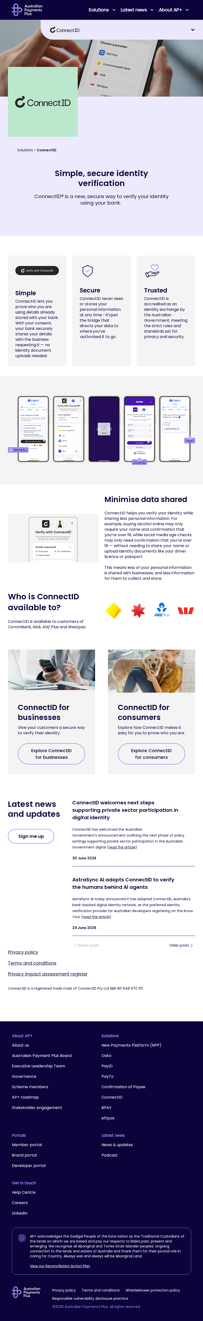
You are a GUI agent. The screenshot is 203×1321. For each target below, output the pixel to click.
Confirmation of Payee (123, 1087)
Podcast (110, 1155)
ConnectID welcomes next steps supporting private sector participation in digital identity (125, 810)
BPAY (106, 1107)
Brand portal (24, 1155)
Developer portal (29, 1165)
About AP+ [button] (170, 10)
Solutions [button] (99, 10)
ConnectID (112, 1097)
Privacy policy (23, 952)
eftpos (108, 1118)
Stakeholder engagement (37, 1107)
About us (20, 1045)
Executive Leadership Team (38, 1066)
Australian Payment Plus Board (42, 1055)
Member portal (27, 1145)
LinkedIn (19, 1213)
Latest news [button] (134, 10)
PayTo (108, 1076)
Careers (20, 1203)
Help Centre (24, 1192)
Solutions (25, 150)
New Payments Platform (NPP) (131, 1045)
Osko (106, 1055)
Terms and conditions (32, 963)
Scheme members (30, 1087)
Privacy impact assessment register (48, 974)
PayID (107, 1066)
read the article (122, 847)
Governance (24, 1076)
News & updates (117, 1145)
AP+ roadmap (25, 1097)
